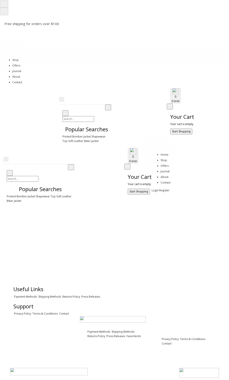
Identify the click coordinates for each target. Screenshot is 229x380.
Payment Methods (25, 297)
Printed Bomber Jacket (76, 136)
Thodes (22, 30)
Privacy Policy (22, 313)
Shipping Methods (49, 297)
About (16, 77)
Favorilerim (133, 336)
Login (155, 190)
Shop (15, 60)
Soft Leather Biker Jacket (83, 141)
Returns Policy (71, 297)
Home (164, 155)
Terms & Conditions (45, 313)
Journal (16, 71)
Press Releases (90, 297)
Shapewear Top (46, 196)
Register (164, 190)
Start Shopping (181, 131)
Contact (17, 82)
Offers (16, 65)
